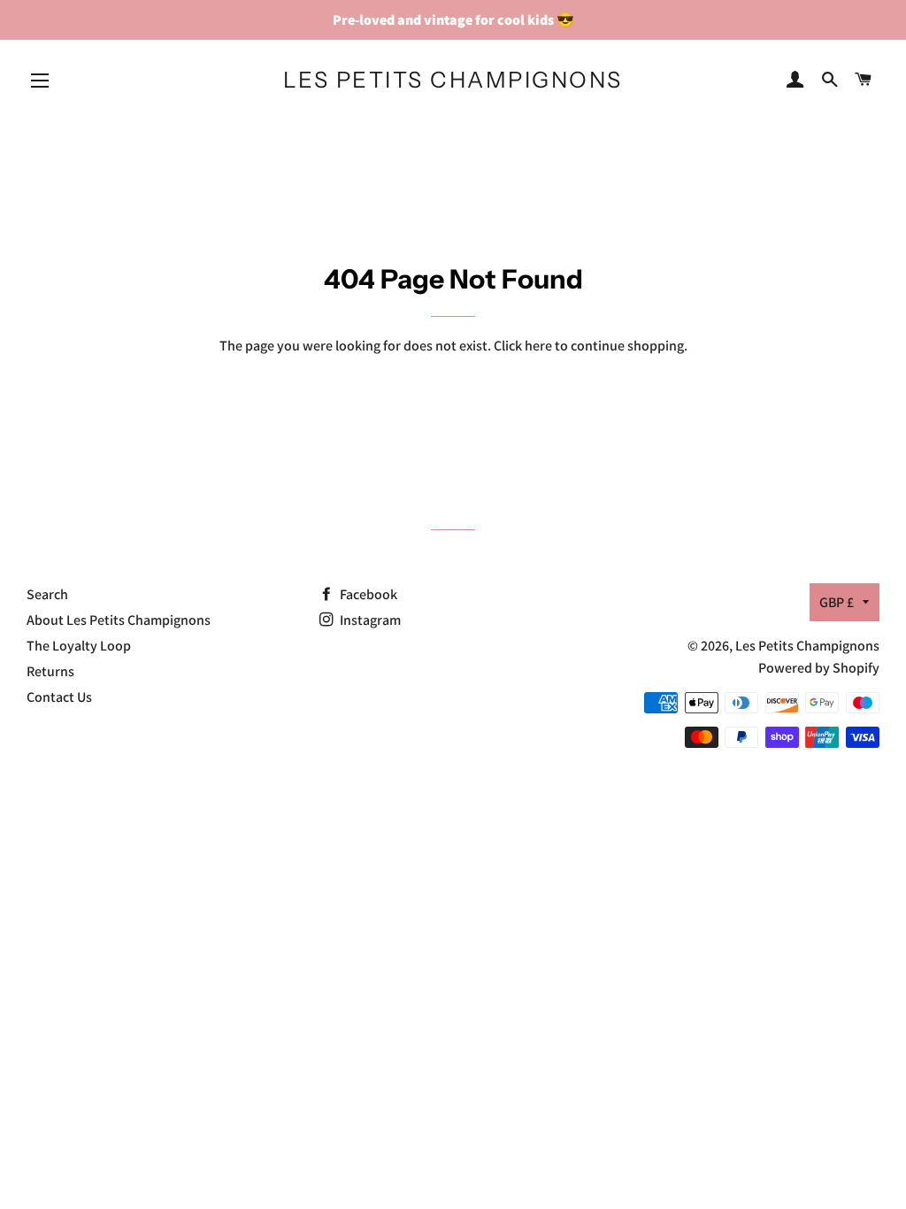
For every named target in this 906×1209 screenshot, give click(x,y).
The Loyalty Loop (79, 645)
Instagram (369, 620)
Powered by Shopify (818, 667)
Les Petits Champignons (453, 79)
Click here (523, 345)
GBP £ (836, 602)
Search (47, 594)
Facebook (367, 594)
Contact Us (59, 697)
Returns (50, 671)
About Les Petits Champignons (119, 620)
